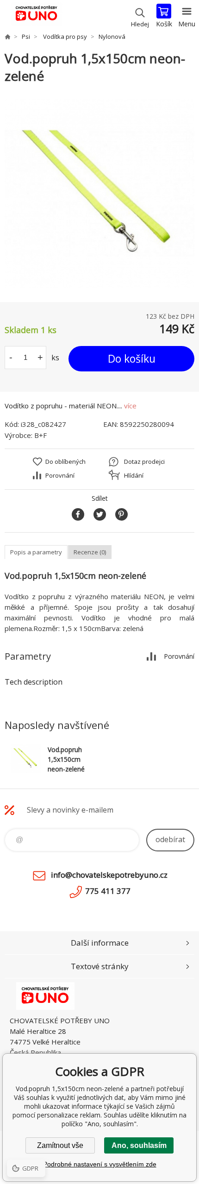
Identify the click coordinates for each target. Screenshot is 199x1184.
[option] (99, 193)
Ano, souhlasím (139, 1145)
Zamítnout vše (60, 1145)
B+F (40, 435)
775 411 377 (108, 891)
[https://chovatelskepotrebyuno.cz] (7, 36)
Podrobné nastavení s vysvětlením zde (99, 1164)
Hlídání (133, 475)
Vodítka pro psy (64, 36)
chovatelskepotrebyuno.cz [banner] (36, 16)
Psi (26, 36)
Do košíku (131, 358)
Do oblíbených (65, 461)
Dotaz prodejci (144, 461)
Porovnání (60, 475)
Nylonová (112, 36)
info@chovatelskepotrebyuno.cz (109, 874)
